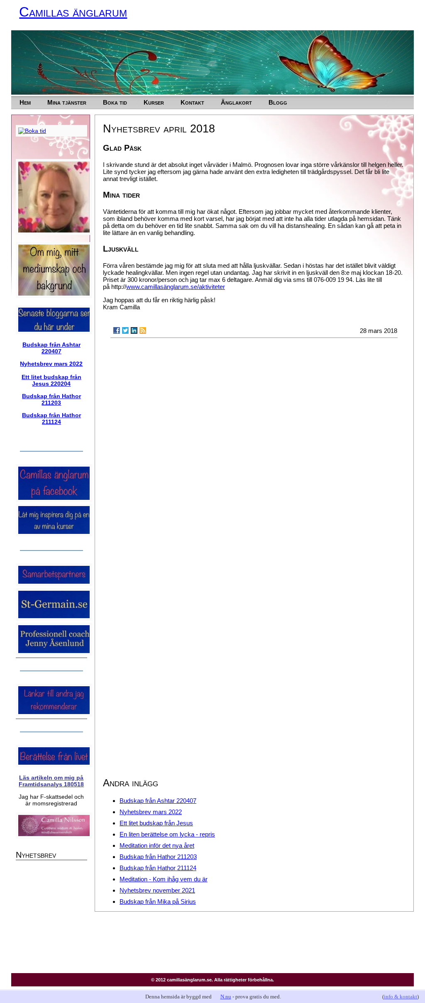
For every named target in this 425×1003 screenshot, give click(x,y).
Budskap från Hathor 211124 (158, 867)
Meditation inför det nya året (157, 845)
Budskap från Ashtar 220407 (158, 800)
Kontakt (192, 102)
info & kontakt (400, 996)
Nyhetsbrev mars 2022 (151, 811)
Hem (25, 102)
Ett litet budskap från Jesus (156, 823)
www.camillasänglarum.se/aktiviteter (175, 286)
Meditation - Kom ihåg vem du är (164, 879)
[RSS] (142, 330)
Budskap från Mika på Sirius (158, 901)
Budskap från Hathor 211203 (158, 856)
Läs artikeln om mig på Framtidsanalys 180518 (51, 781)
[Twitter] (125, 330)
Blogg (278, 102)
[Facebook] (116, 330)
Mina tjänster (66, 102)
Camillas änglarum (73, 12)
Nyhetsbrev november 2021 (157, 890)
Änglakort (236, 102)
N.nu (225, 996)
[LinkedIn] (134, 330)
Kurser (154, 102)
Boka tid (115, 102)
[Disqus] (254, 450)
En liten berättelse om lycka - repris (167, 834)
